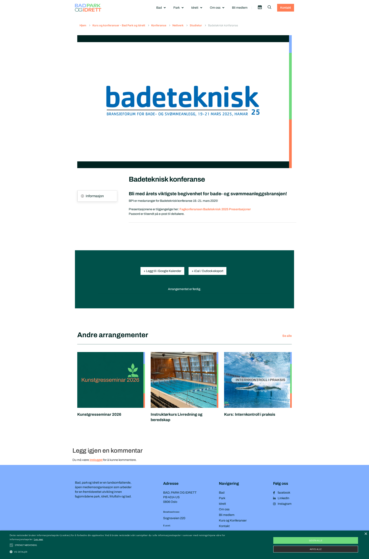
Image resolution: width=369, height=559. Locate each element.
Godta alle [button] (315, 540)
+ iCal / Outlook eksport (207, 271)
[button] (26, 545)
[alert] (184, 545)
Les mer (38, 539)
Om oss (215, 7)
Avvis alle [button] (316, 549)
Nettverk (178, 25)
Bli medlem (240, 7)
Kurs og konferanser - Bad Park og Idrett (118, 25)
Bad (159, 7)
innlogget (96, 459)
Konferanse (158, 25)
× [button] (365, 533)
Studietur (196, 25)
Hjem (83, 25)
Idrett (194, 7)
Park (176, 7)
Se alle (287, 335)
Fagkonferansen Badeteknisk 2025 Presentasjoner (215, 209)
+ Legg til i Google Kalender (162, 271)
